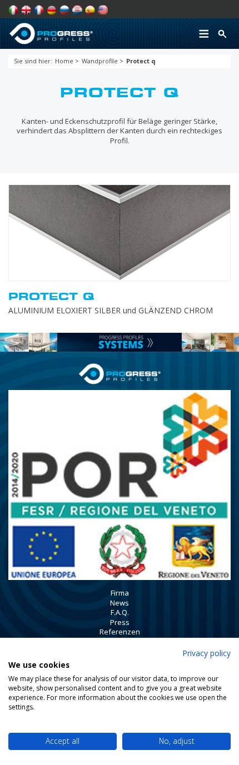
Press (120, 622)
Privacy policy (206, 653)
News (119, 603)
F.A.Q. (120, 612)
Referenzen (119, 632)
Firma (120, 593)
